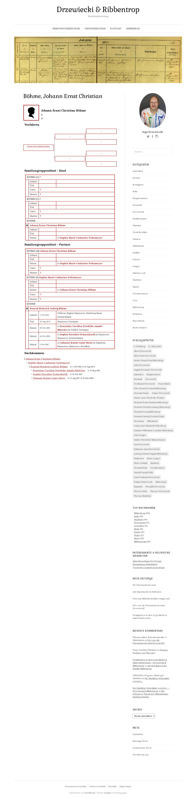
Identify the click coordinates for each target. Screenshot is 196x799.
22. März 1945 (154, 346)
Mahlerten (139, 458)
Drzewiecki (138, 211)
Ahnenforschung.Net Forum (147, 561)
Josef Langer (140, 435)
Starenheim (138, 320)
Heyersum (139, 421)
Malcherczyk (139, 273)
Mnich (136, 286)
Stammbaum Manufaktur (145, 564)
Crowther (139, 525)
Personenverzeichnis (66, 28)
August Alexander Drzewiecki (147, 369)
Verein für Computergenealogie (149, 567)
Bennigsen (138, 184)
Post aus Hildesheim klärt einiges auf (151, 598)
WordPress (90, 793)
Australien (138, 171)
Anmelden (138, 734)
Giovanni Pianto (141, 393)
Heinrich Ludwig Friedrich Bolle (149, 416)
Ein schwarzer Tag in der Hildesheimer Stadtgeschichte (150, 694)
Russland (138, 486)
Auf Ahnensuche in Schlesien (147, 591)
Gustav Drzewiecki (160, 393)
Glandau (137, 225)
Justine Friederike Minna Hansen (149, 440)
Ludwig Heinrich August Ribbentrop (150, 454)
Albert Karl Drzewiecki (144, 355)
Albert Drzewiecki (142, 351)
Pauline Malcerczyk (143, 482)
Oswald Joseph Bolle (143, 472)
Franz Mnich (164, 383)
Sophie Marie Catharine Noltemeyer (60, 277)
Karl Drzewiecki (141, 444)
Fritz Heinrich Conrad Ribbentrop (150, 388)
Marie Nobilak (140, 463)
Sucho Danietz (140, 327)
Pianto (137, 532)
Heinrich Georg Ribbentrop (147, 412)
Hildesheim (138, 245)
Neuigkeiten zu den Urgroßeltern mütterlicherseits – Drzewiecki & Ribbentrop (150, 662)
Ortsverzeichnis (95, 28)
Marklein (137, 279)
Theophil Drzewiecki (155, 486)
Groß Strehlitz (140, 232)
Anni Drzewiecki (141, 365)
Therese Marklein (142, 496)
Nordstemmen (140, 293)
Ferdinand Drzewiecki (144, 383)
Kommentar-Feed (142, 747)
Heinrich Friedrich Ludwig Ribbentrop (152, 407)
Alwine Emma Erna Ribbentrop (148, 360)
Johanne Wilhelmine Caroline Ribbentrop (153, 430)
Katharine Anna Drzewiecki (146, 449)
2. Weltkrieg (139, 346)
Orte (135, 300)
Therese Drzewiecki (159, 491)
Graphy (107, 793)
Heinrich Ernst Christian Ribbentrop (151, 402)
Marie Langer (153, 458)
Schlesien (137, 314)
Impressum (133, 28)
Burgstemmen (140, 198)
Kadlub (136, 252)
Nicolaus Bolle (140, 468)
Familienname (140, 218)
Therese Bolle (140, 491)
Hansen (136, 239)
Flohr (136, 529)
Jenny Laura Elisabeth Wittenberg (150, 426)
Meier (137, 538)
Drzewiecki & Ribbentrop (98, 9)
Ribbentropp (140, 541)
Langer (136, 266)
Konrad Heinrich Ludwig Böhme (48, 308)
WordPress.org (140, 754)
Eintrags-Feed (140, 741)
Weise (137, 535)
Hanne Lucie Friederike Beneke (149, 397)
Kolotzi (136, 259)
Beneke (136, 177)
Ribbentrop (138, 307)
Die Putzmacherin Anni (144, 585)
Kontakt (115, 28)
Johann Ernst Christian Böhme (48, 225)
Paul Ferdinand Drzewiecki (146, 477)
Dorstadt (137, 205)
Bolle (135, 191)
